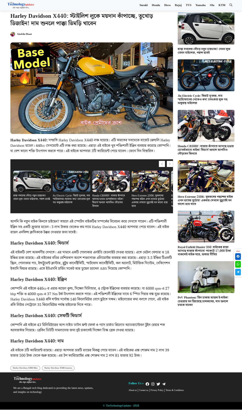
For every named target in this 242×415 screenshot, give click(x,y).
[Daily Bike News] (21, 5)
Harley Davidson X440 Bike (25, 368)
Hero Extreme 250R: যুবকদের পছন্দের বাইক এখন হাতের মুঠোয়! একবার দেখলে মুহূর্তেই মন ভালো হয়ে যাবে (150, 201)
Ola (212, 5)
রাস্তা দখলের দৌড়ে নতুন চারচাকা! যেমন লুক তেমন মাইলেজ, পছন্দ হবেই (31, 197)
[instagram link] (153, 384)
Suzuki (144, 5)
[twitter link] (158, 384)
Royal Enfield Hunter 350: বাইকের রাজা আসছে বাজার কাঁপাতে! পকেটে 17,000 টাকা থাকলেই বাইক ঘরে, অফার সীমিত (204, 251)
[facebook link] (147, 384)
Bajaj (178, 5)
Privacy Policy (157, 390)
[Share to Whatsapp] (238, 264)
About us (133, 390)
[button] (230, 5)
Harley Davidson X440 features (58, 368)
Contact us (143, 390)
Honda (156, 5)
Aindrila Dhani (24, 34)
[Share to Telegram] (238, 272)
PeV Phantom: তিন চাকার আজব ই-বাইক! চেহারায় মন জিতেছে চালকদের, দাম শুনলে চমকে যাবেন (203, 301)
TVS (188, 5)
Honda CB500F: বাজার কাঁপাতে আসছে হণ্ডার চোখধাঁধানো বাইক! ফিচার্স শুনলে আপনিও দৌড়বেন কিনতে (108, 201)
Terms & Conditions (175, 390)
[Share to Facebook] (238, 256)
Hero (167, 5)
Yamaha (200, 5)
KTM (222, 5)
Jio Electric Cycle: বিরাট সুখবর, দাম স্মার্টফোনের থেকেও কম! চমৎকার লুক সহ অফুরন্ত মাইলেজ (71, 199)
